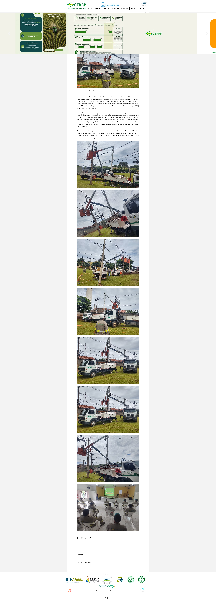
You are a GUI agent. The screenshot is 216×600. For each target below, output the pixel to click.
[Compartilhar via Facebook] (77, 538)
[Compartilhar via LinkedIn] (86, 538)
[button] (145, 12)
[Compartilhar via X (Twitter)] (82, 538)
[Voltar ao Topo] (143, 589)
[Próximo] (207, 34)
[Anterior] (9, 34)
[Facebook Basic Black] (105, 598)
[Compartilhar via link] (90, 538)
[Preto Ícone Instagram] (107, 598)
